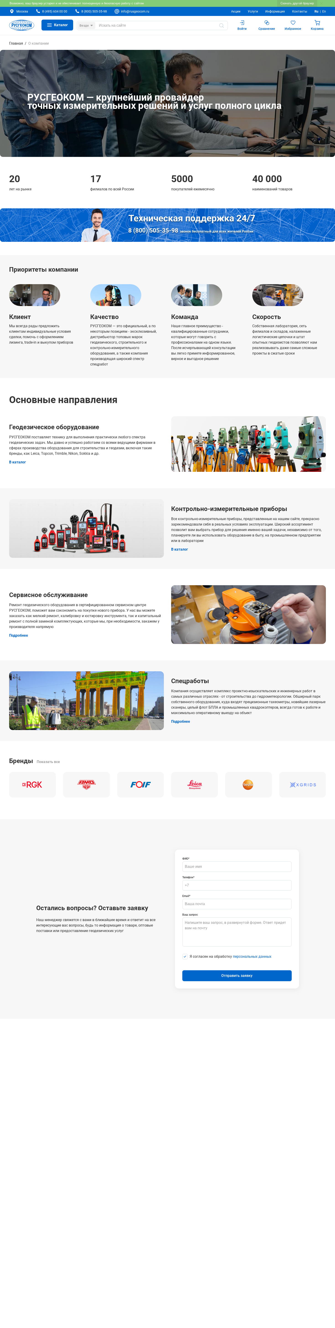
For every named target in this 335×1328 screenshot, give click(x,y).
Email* (186, 896)
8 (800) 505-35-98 (94, 11)
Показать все (48, 762)
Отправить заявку (237, 975)
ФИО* (185, 858)
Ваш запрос (190, 914)
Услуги (253, 11)
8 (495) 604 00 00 (54, 11)
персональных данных (252, 956)
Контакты (299, 11)
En (324, 11)
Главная (16, 43)
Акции (235, 11)
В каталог (17, 462)
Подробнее (18, 635)
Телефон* (188, 877)
